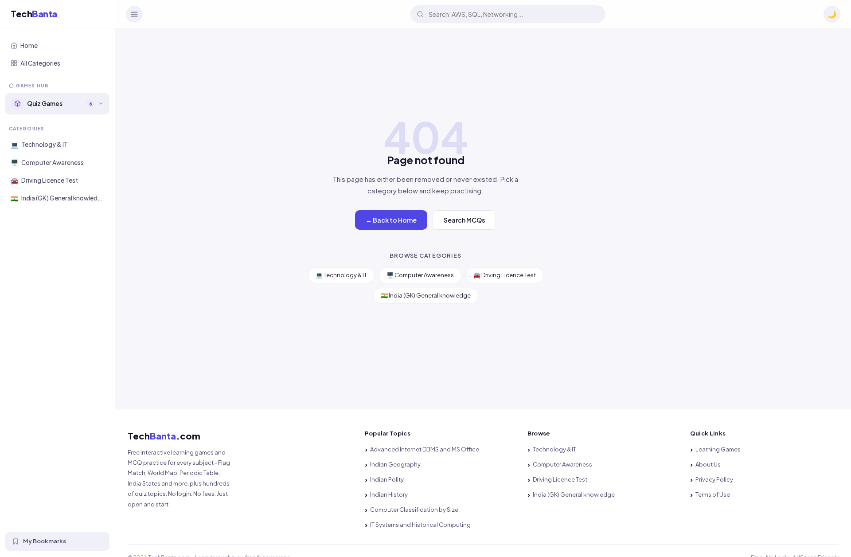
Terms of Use (712, 494)
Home (29, 45)
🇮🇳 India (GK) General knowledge (426, 295)
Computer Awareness (562, 464)
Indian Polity (387, 479)
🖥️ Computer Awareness (420, 274)
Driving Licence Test (560, 479)
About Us (708, 464)
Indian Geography (395, 464)
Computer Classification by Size (414, 509)
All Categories (40, 63)
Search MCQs (464, 220)
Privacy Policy (714, 479)
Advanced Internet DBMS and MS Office (424, 449)
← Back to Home (391, 220)
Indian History (389, 494)
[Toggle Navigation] (134, 14)
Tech (34, 14)
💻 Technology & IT (341, 274)
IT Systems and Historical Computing (420, 524)
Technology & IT (554, 449)
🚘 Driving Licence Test (504, 274)
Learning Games (718, 449)
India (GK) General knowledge (574, 494)
